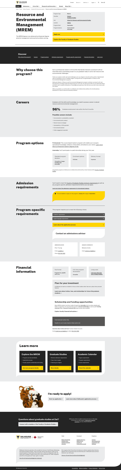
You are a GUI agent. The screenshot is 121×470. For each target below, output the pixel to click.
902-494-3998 (75, 331)
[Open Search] (98, 2)
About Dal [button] (68, 6)
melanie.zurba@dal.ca (90, 251)
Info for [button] (85, 2)
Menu (102, 2)
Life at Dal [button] (35, 6)
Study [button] (17, 6)
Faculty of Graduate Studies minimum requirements (82, 183)
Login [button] (92, 2)
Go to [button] (77, 2)
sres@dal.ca (60, 251)
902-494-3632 (61, 253)
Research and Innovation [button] (49, 6)
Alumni (61, 6)
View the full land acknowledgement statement (30, 458)
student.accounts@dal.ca (61, 331)
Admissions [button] (26, 6)
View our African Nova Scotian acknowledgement (73, 455)
